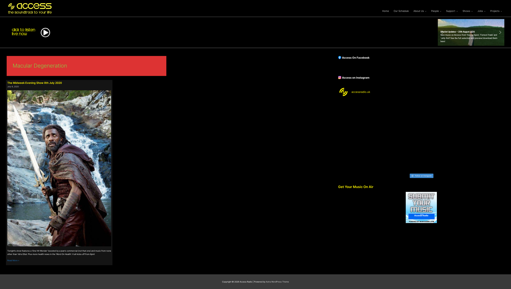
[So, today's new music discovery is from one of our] (484, 111)
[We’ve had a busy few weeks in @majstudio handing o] (358, 111)
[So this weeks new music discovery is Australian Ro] (484, 136)
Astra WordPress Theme (277, 281)
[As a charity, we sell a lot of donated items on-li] (358, 160)
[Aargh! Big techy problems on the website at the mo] (400, 111)
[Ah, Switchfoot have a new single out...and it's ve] (358, 136)
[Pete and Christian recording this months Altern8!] (442, 111)
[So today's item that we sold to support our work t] (442, 136)
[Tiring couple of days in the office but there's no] (400, 160)
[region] (471, 32)
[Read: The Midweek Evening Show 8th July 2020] (59, 168)
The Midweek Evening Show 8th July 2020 (34, 82)
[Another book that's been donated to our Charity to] (400, 136)
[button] (471, 32)
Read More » (13, 260)
